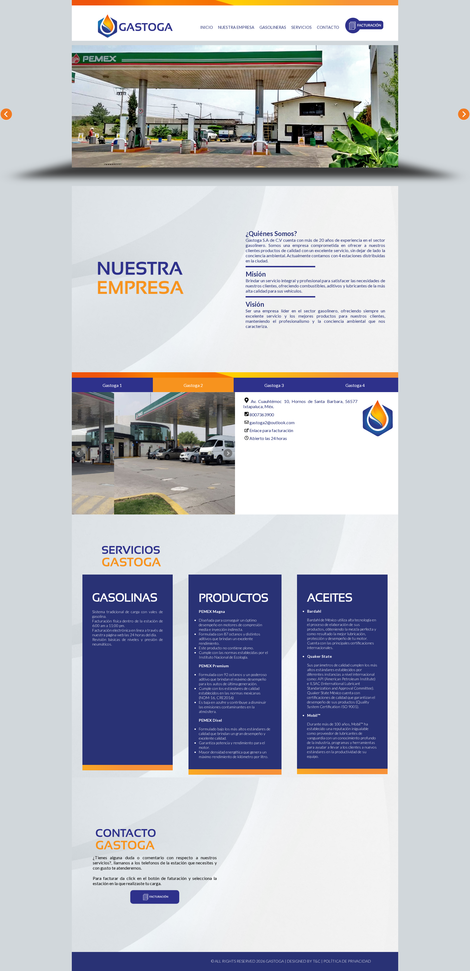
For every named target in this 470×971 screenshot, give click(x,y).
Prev (79, 453)
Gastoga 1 (112, 385)
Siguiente (463, 114)
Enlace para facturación (271, 430)
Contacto (328, 27)
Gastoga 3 (274, 385)
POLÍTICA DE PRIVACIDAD (347, 961)
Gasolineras (272, 27)
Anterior (6, 114)
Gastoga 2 (193, 385)
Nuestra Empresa (236, 27)
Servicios (301, 27)
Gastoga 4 (355, 385)
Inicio (206, 27)
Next (228, 453)
